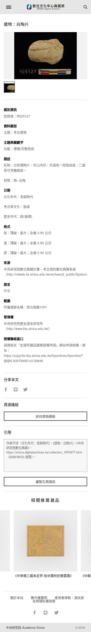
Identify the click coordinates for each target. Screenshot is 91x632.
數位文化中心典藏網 (45, 7)
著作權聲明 (39, 597)
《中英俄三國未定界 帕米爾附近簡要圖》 (43, 575)
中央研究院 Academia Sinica (25, 627)
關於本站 (16, 597)
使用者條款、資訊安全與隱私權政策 (58, 599)
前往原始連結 (45, 416)
